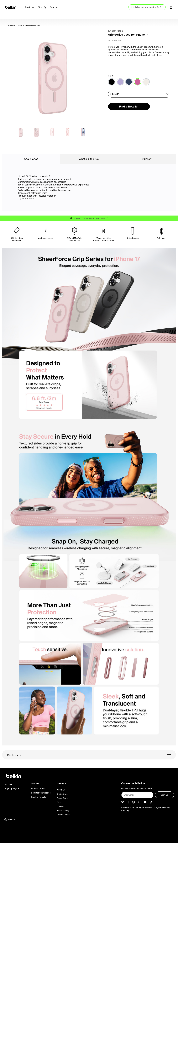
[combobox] (147, 7)
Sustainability (63, 810)
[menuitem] (30, 8)
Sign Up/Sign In (12, 788)
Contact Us (62, 794)
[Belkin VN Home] (11, 7)
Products (11, 25)
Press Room (62, 798)
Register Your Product (41, 793)
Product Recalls (38, 797)
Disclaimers (14, 755)
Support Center (38, 788)
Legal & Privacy (161, 807)
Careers (60, 806)
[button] (171, 7)
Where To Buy (63, 814)
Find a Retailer (129, 106)
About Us (61, 790)
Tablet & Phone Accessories (29, 25)
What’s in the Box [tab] (89, 159)
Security (125, 810)
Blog (59, 802)
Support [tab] (146, 159)
